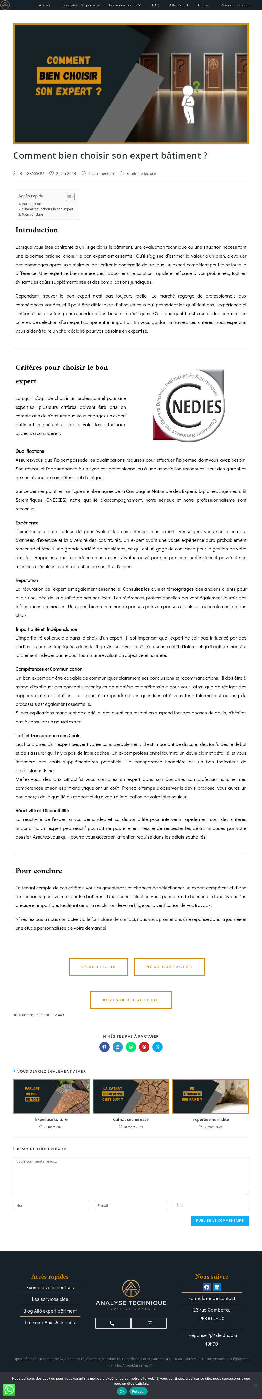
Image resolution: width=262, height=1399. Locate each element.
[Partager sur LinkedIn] (118, 1047)
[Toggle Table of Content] (67, 196)
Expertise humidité (210, 1119)
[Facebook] (207, 1287)
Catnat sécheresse (131, 1119)
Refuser (138, 1391)
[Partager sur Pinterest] (144, 1047)
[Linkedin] (217, 1287)
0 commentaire (101, 173)
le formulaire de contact (111, 919)
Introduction (31, 204)
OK (121, 1391)
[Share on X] (157, 1047)
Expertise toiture (51, 1119)
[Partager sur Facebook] (104, 1047)
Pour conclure (32, 214)
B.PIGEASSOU (32, 173)
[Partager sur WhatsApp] (131, 1047)
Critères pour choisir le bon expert (47, 209)
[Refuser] (255, 1385)
